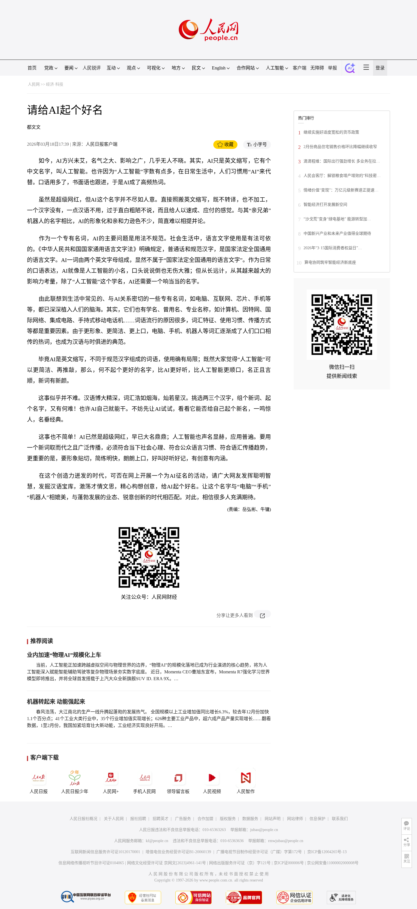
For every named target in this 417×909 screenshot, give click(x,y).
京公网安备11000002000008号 (333, 863)
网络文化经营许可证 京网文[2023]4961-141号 (166, 863)
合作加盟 (205, 819)
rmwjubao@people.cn (285, 841)
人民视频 (212, 791)
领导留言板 (178, 791)
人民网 (34, 84)
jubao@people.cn (264, 830)
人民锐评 (92, 67)
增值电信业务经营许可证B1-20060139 (178, 852)
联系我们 (340, 819)
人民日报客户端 (101, 144)
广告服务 (183, 819)
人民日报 (39, 791)
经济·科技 (54, 84)
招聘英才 (161, 819)
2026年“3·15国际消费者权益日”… (333, 248)
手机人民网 (144, 791)
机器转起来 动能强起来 (56, 702)
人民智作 (246, 791)
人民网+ (111, 791)
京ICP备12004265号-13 (327, 852)
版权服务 (228, 819)
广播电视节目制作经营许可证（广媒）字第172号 (259, 852)
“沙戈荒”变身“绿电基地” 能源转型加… (337, 219)
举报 (332, 67)
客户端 (299, 67)
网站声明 (273, 819)
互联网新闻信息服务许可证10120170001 (105, 852)
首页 (32, 67)
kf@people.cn (157, 841)
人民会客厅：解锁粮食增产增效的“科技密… (342, 176)
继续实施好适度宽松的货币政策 (331, 132)
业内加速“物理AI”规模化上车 (64, 655)
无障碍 (317, 67)
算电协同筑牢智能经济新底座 (330, 262)
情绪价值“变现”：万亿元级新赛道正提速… (341, 190)
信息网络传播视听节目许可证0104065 (91, 863)
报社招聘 (138, 819)
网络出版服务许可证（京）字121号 (240, 863)
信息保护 (317, 819)
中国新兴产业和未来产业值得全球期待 (337, 233)
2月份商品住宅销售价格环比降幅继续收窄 (340, 147)
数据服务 (250, 819)
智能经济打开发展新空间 (325, 204)
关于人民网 (114, 819)
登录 (380, 67)
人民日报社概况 (83, 819)
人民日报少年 (74, 791)
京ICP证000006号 (289, 863)
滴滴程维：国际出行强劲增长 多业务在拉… (342, 161)
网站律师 (295, 819)
